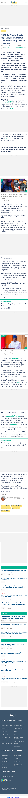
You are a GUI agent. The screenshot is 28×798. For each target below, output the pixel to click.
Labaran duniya (4, 682)
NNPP (19, 382)
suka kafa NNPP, (7, 102)
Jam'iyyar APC (15, 508)
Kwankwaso (14, 424)
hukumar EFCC (15, 358)
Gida (2, 28)
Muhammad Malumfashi (21, 47)
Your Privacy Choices (16, 797)
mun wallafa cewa (13, 416)
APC (11, 108)
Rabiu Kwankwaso (16, 505)
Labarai (7, 28)
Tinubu (8, 138)
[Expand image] (26, 179)
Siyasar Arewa (5, 510)
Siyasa (2, 608)
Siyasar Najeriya (5, 508)
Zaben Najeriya (5, 505)
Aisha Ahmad (6, 47)
